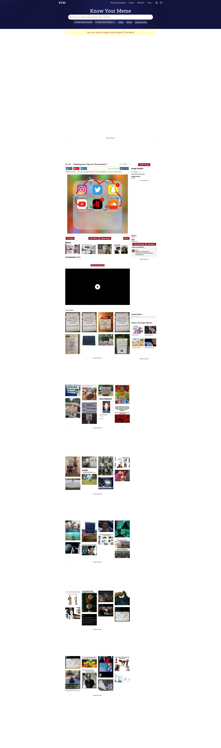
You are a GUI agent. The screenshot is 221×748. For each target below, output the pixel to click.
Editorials (140, 3)
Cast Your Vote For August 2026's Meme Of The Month (110, 32)
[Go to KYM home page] (62, 3)
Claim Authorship (139, 244)
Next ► (126, 238)
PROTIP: (68, 171)
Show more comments (97, 265)
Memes (129, 22)
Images (121, 22)
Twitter (133, 237)
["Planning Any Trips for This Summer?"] (97, 204)
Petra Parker (135, 335)
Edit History (151, 244)
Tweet (84, 168)
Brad (136, 250)
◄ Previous (69, 238)
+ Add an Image (144, 164)
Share (69, 168)
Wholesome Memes (149, 347)
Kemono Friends (136, 347)
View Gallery (93, 238)
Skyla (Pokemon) (149, 335)
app (132, 241)
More (149, 3)
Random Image (105, 238)
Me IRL (68, 164)
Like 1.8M (125, 168)
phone (136, 241)
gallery (93, 171)
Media (131, 3)
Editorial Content (141, 22)
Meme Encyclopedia (118, 3)
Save (77, 168)
